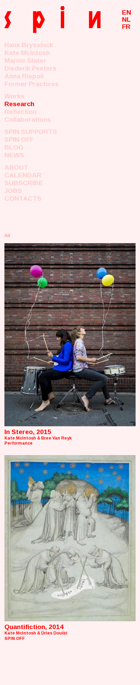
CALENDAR (22, 175)
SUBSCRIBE (23, 183)
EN (126, 12)
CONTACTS (22, 198)
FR (126, 26)
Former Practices (31, 83)
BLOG (13, 147)
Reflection (20, 111)
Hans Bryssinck (28, 44)
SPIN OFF (19, 139)
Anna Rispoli (24, 76)
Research (19, 103)
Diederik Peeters (30, 68)
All (7, 235)
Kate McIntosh (27, 52)
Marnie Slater (25, 60)
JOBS (13, 190)
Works (14, 96)
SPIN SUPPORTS (30, 131)
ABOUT (16, 167)
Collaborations (27, 119)
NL (126, 19)
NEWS (14, 155)
